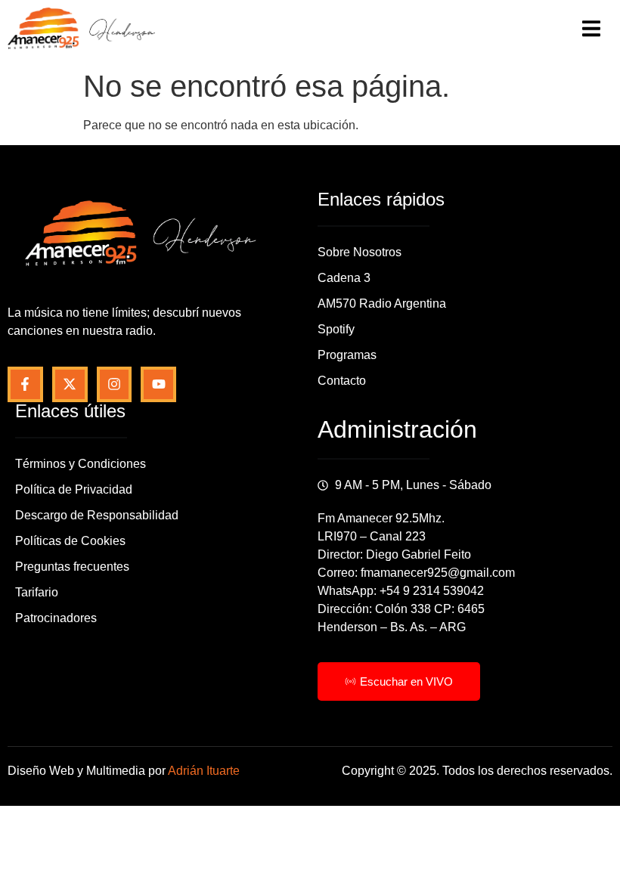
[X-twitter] (70, 384)
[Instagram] (114, 384)
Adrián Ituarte (204, 770)
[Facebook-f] (25, 384)
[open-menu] (591, 31)
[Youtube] (158, 384)
